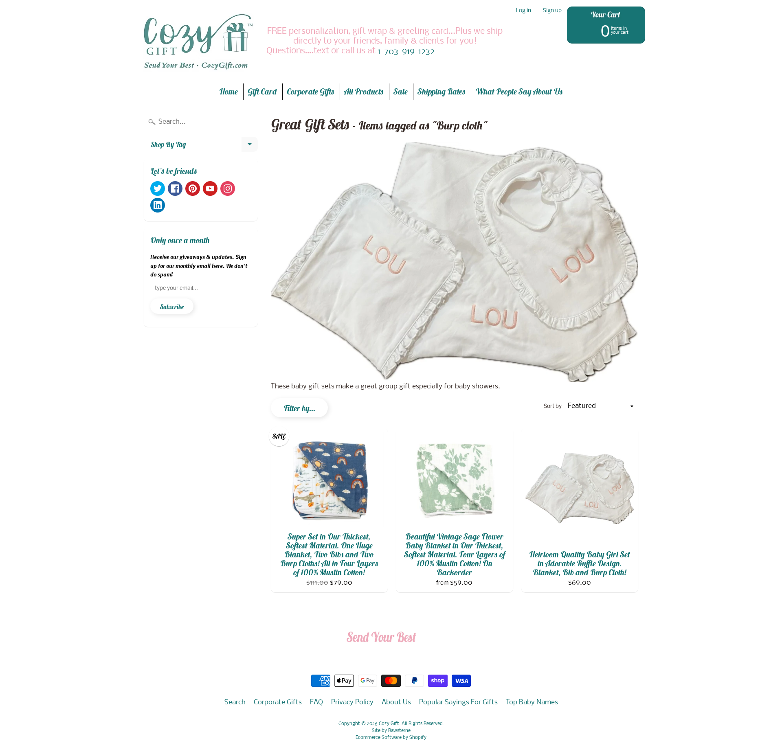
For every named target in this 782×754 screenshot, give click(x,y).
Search (235, 702)
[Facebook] (175, 188)
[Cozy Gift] (198, 42)
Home (228, 91)
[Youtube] (210, 188)
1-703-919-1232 (406, 52)
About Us (396, 702)
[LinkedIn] (157, 205)
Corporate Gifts (310, 91)
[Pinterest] (192, 188)
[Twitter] (157, 188)
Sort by (553, 406)
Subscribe (172, 306)
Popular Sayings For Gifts (458, 702)
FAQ (316, 702)
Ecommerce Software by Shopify (391, 737)
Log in (523, 11)
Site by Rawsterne (391, 730)
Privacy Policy (352, 702)
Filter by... (299, 408)
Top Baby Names (532, 702)
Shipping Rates (441, 91)
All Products (364, 91)
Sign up (552, 11)
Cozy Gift (389, 723)
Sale (400, 91)
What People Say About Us (519, 91)
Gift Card (262, 91)
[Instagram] (227, 188)
